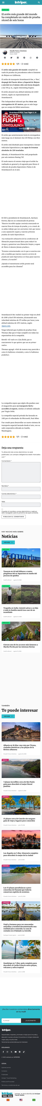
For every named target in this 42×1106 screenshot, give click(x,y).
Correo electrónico (9, 493)
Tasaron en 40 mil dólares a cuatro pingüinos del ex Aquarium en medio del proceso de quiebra (20, 573)
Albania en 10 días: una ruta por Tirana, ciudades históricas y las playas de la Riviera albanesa (19, 747)
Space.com (6, 326)
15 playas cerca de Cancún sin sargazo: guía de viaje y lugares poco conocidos (19, 820)
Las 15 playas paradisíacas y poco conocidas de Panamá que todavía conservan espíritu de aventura (17, 890)
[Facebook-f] (3, 1052)
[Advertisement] (21, 194)
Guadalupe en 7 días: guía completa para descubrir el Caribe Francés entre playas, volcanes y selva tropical (20, 965)
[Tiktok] (23, 1052)
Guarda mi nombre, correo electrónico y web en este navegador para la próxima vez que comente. (20, 512)
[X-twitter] (11, 1052)
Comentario (6, 461)
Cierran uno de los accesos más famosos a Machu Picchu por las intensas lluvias (20, 646)
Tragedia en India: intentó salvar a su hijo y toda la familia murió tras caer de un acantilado (20, 610)
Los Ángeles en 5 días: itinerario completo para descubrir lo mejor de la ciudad (20, 854)
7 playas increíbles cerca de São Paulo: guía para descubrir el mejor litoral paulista (19, 784)
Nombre (5, 486)
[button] (3, 2)
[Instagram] (7, 1052)
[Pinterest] (19, 1052)
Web (3, 501)
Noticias (5, 10)
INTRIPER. (17, 1057)
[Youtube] (15, 1052)
